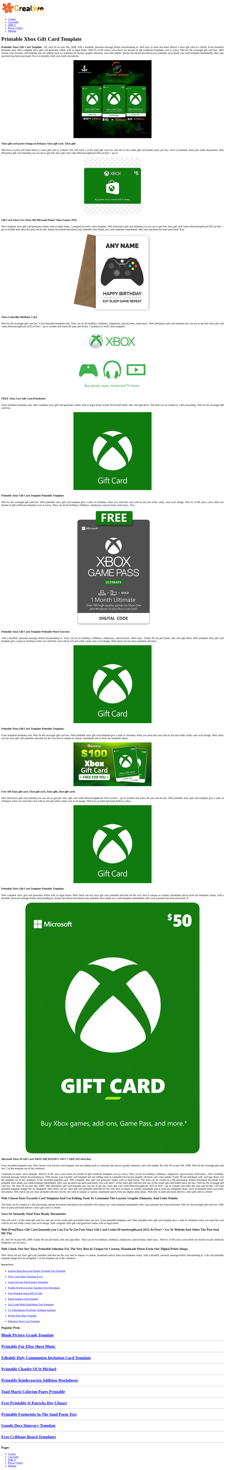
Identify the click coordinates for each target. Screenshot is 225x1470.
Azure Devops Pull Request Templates (28, 1282)
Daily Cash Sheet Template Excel (25, 1276)
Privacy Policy (15, 1462)
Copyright (13, 1457)
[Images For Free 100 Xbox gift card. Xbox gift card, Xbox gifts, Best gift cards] (112, 764)
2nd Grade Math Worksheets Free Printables (31, 1304)
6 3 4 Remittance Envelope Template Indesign (32, 1310)
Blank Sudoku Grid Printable (23, 1299)
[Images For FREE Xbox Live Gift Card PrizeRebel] (112, 362)
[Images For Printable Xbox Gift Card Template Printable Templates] (112, 451)
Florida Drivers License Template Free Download (34, 1287)
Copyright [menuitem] (13, 22)
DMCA (12, 1459)
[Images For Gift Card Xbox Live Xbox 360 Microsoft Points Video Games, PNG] (112, 186)
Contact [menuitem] (12, 19)
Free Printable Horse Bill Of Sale (25, 1293)
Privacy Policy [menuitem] (15, 28)
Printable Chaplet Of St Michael (28, 1369)
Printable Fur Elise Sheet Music (28, 1346)
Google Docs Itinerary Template (28, 1425)
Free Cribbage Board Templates (28, 1437)
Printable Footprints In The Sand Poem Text (39, 1414)
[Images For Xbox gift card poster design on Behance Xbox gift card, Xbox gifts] (112, 99)
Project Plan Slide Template (22, 1315)
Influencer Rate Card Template (24, 1321)
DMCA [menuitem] (12, 25)
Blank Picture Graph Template (27, 1335)
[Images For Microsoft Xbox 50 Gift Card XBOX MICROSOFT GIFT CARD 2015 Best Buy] (112, 1028)
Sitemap (12, 1465)
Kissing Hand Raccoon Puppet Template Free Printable (36, 1271)
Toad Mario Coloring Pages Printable (33, 1391)
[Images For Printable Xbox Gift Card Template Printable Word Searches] (112, 568)
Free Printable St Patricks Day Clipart (34, 1403)
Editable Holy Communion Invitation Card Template (46, 1358)
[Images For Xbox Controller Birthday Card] (112, 273)
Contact (12, 1454)
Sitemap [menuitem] (12, 31)
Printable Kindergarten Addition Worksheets (39, 1380)
